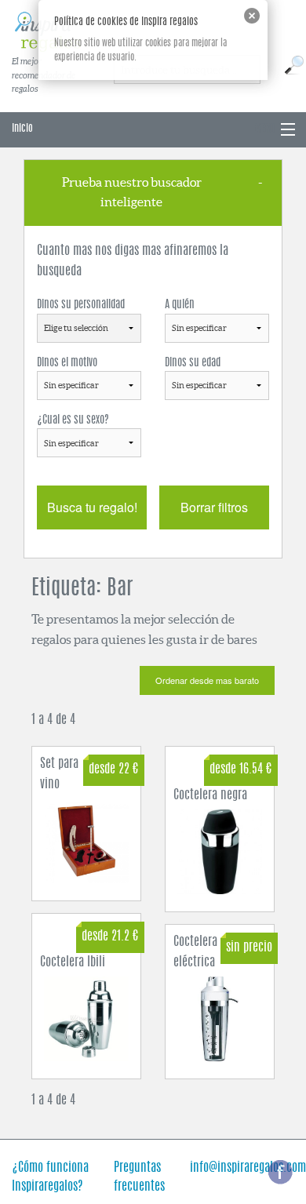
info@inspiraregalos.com (248, 1168)
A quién (180, 305)
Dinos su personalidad (81, 305)
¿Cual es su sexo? (72, 420)
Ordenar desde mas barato (207, 680)
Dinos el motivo (67, 363)
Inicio (22, 129)
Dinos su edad (192, 363)
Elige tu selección (76, 328)
